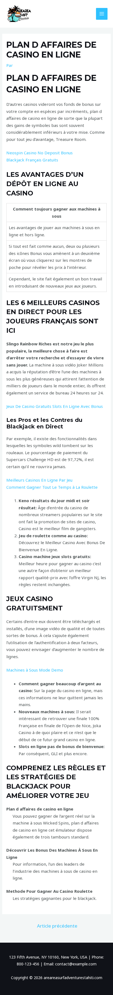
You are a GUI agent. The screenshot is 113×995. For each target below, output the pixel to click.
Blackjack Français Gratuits (32, 160)
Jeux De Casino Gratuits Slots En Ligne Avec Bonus (54, 406)
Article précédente (57, 926)
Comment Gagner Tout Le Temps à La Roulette (52, 487)
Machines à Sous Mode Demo (34, 670)
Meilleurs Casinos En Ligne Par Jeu (39, 480)
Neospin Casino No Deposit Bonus (39, 152)
